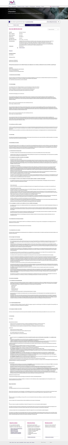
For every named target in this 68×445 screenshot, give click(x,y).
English (10, 442)
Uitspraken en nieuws (20, 6)
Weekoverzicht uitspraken (50, 437)
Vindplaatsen (11, 46)
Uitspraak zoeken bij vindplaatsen (16, 433)
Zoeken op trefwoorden (14, 429)
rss (46, 442)
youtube (58, 442)
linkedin (57, 442)
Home (10, 6)
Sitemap (13, 442)
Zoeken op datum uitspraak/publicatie (16, 428)
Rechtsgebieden (11, 38)
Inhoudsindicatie (12, 41)
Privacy (15, 442)
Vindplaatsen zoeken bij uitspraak (16, 432)
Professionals (38, 6)
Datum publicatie (12, 35)
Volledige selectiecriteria (31, 437)
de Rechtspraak (32, 6)
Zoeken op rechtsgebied (14, 431)
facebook (54, 442)
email (48, 442)
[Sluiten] (59, 22)
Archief (30, 442)
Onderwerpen (14, 6)
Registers (27, 6)
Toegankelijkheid (21, 442)
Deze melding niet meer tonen (52, 21)
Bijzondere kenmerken (12, 39)
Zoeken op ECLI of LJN (14, 430)
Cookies (18, 442)
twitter (52, 442)
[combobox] (53, 29)
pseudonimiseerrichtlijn (29, 21)
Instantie (10, 32)
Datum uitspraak (11, 33)
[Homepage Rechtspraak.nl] (11, 2)
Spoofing (25, 442)
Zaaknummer (11, 36)
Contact (42, 6)
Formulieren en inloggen (55, 6)
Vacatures (28, 442)
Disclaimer (33, 442)
